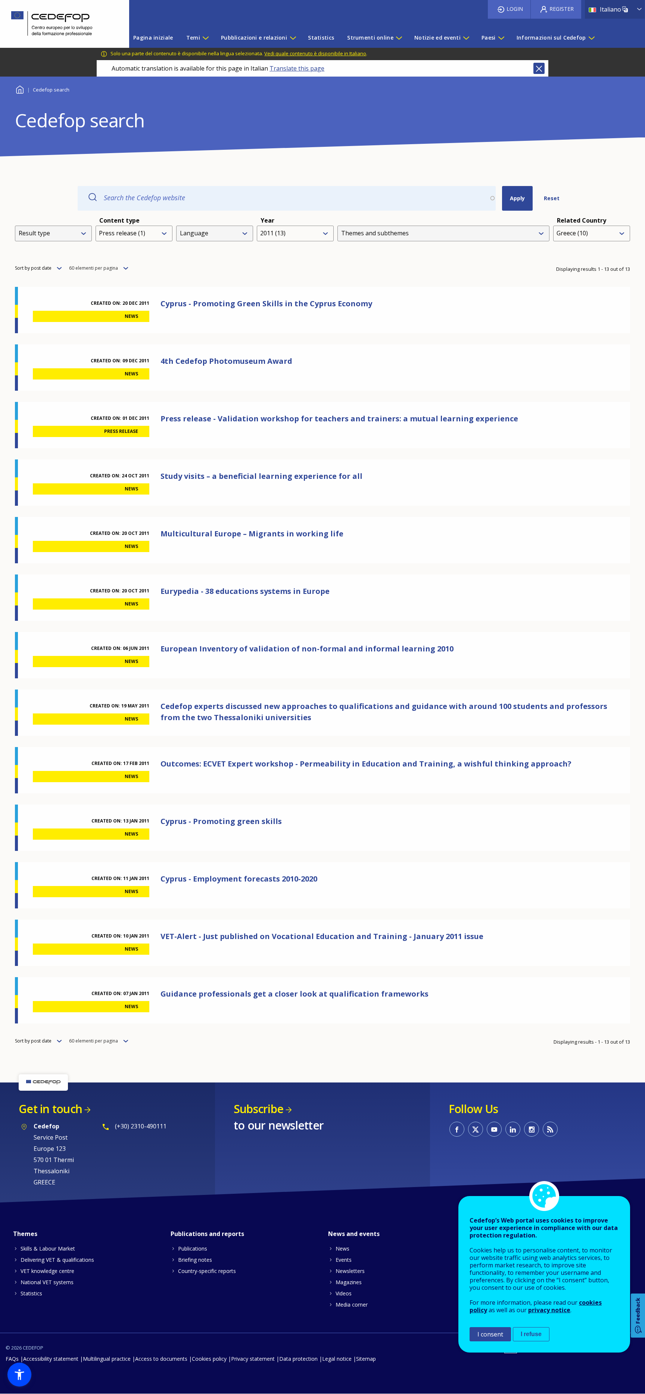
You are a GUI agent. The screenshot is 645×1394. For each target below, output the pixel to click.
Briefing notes (195, 1259)
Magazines (349, 1282)
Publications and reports (207, 1234)
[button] (19, 1375)
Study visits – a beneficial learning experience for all (261, 476)
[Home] (59, 24)
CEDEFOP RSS (550, 1129)
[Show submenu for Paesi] (501, 38)
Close (539, 68)
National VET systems (47, 1282)
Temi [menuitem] (193, 37)
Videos (344, 1293)
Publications (192, 1248)
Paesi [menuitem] (488, 37)
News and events (354, 1234)
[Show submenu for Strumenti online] (398, 38)
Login (515, 8)
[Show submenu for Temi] (205, 38)
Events (344, 1259)
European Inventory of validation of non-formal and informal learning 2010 (307, 649)
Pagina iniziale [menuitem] (153, 37)
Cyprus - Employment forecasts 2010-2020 (239, 879)
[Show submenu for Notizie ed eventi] (466, 38)
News (342, 1248)
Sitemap (366, 1358)
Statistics (31, 1293)
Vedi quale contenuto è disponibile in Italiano (315, 53)
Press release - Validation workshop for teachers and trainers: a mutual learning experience (339, 418)
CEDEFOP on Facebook (456, 1129)
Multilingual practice (107, 1358)
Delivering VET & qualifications (57, 1259)
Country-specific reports (207, 1270)
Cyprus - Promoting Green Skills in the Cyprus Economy (266, 303)
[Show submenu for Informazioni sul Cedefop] (591, 38)
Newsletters (350, 1270)
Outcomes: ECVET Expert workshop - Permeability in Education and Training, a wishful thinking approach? (366, 764)
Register (561, 8)
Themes (25, 1234)
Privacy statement (253, 1358)
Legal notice (337, 1358)
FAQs (12, 1358)
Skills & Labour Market (48, 1248)
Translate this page (296, 68)
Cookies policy (209, 1358)
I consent (490, 1334)
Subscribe (258, 1108)
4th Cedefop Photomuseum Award (226, 361)
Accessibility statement (50, 1358)
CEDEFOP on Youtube (494, 1129)
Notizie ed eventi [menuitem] (437, 37)
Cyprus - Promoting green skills (221, 821)
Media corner (352, 1304)
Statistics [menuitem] (321, 37)
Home (19, 88)
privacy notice (549, 1310)
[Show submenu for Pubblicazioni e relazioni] (292, 38)
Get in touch (50, 1108)
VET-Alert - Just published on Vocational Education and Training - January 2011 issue (322, 936)
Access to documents (161, 1358)
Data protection (298, 1358)
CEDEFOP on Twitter (475, 1129)
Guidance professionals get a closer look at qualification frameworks (295, 994)
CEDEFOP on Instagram (531, 1129)
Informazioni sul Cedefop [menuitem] (551, 37)
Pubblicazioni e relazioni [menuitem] (254, 37)
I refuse (531, 1334)
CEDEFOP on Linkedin (512, 1129)
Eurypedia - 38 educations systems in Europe (245, 591)
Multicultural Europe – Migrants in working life (252, 534)
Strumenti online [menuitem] (370, 37)
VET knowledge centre (47, 1270)
